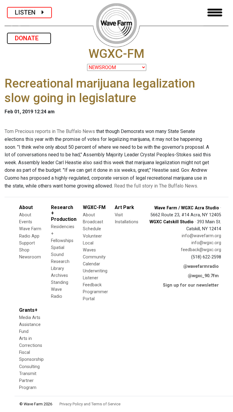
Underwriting (95, 271)
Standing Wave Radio (59, 289)
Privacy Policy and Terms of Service (89, 404)
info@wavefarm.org (201, 235)
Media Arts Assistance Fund (30, 324)
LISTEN (28, 12)
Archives (59, 275)
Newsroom (30, 257)
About (25, 215)
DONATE (29, 38)
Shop (24, 250)
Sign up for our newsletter (191, 285)
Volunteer (92, 236)
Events (25, 221)
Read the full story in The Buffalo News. (156, 186)
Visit (119, 215)
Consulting (29, 366)
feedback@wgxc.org (201, 249)
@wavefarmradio (201, 266)
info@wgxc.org (206, 242)
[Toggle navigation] (215, 12)
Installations (126, 221)
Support (27, 243)
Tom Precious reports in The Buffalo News (50, 131)
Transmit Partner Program (27, 380)
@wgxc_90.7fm (203, 275)
